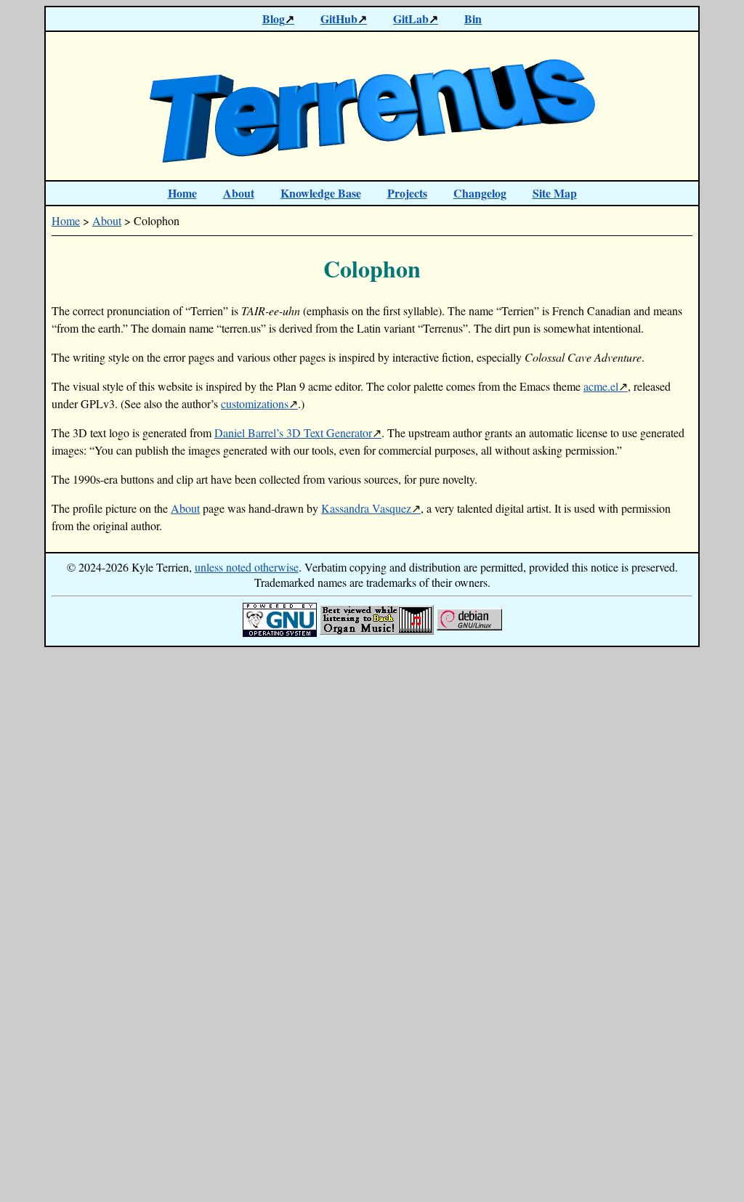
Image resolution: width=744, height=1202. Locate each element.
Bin (473, 18)
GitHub (338, 18)
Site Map (555, 192)
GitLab (411, 18)
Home (182, 192)
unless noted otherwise (247, 566)
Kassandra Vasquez (366, 508)
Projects (407, 192)
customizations (254, 403)
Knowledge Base (320, 192)
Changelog (479, 192)
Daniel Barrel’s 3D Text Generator (293, 432)
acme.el (600, 386)
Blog (273, 18)
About (238, 192)
